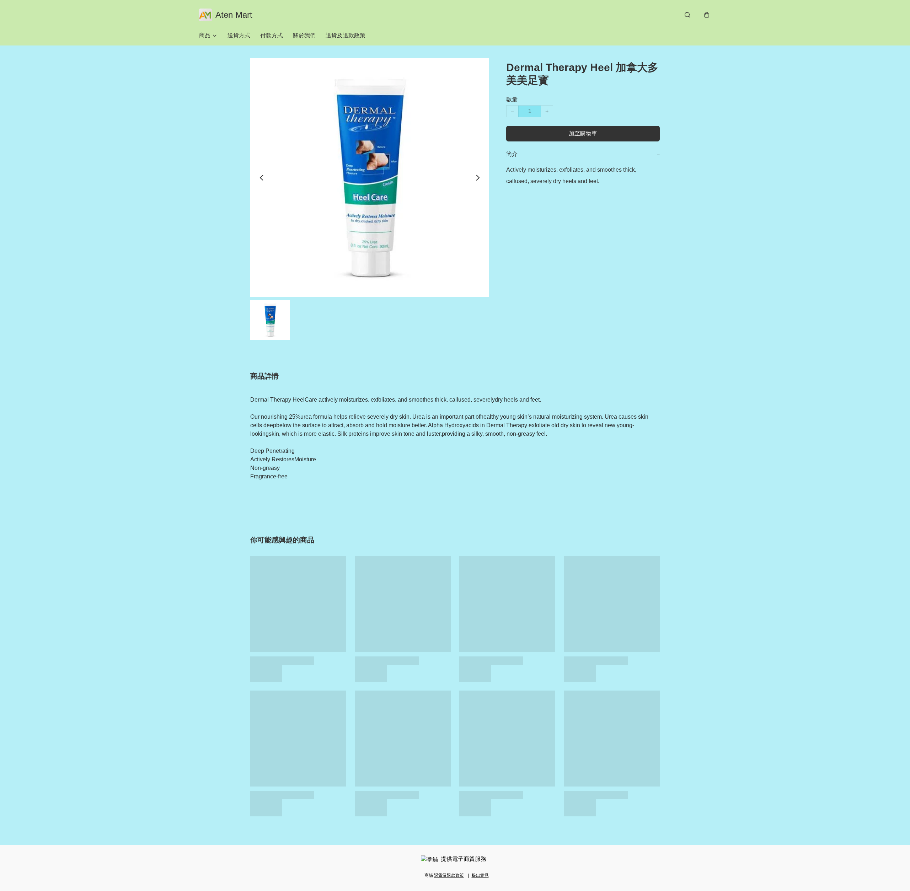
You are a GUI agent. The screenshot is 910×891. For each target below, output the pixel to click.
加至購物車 (583, 133)
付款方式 (271, 35)
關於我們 (304, 35)
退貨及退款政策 (345, 35)
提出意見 (480, 875)
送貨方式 (239, 35)
